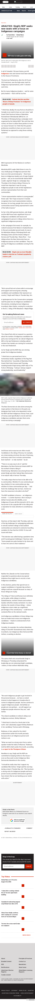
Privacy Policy (9, 329)
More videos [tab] (18, 513)
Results (24, 10)
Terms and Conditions (25, 327)
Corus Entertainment (27, 993)
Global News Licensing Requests (25, 971)
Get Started (27, 322)
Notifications (5, 967)
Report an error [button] (10, 831)
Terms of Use (22, 990)
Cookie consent (6, 975)
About (3, 958)
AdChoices (31, 999)
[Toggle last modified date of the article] (24, 37)
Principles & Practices (25, 958)
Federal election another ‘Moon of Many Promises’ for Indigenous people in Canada (17, 102)
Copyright (14, 990)
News (18, 10)
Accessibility (17, 995)
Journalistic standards (12, 828)
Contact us (22, 961)
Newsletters (22, 964)
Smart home (22, 967)
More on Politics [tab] (7, 513)
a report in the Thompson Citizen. (14, 749)
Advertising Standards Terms (10, 993)
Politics (3, 22)
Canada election (6, 11)
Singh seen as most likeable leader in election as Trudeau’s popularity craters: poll (17, 254)
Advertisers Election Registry (7, 971)
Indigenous (5, 73)
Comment (29, 828)
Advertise (31, 990)
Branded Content (6, 961)
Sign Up (28, 866)
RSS (2, 964)
